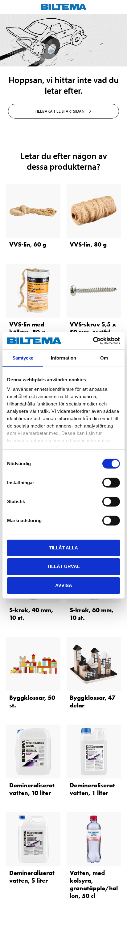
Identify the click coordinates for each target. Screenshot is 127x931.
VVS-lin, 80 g (88, 244)
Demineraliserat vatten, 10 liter (32, 789)
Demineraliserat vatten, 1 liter (92, 789)
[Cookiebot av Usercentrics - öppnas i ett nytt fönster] (93, 341)
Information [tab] (63, 357)
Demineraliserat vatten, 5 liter (32, 876)
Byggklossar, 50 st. (32, 701)
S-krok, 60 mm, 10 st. (91, 614)
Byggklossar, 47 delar (92, 701)
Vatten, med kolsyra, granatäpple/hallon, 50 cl (94, 884)
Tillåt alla (63, 547)
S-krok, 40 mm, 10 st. (31, 614)
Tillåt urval (63, 566)
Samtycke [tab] (23, 357)
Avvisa (63, 585)
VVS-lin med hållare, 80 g (27, 328)
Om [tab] (104, 357)
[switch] (111, 482)
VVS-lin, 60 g (27, 244)
